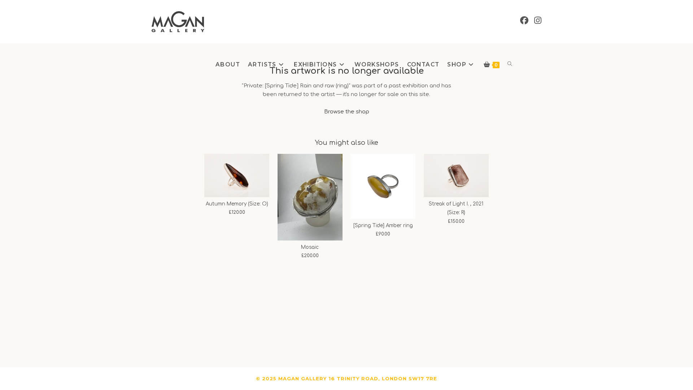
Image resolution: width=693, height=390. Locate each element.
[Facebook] (524, 20)
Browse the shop (346, 112)
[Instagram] (537, 20)
